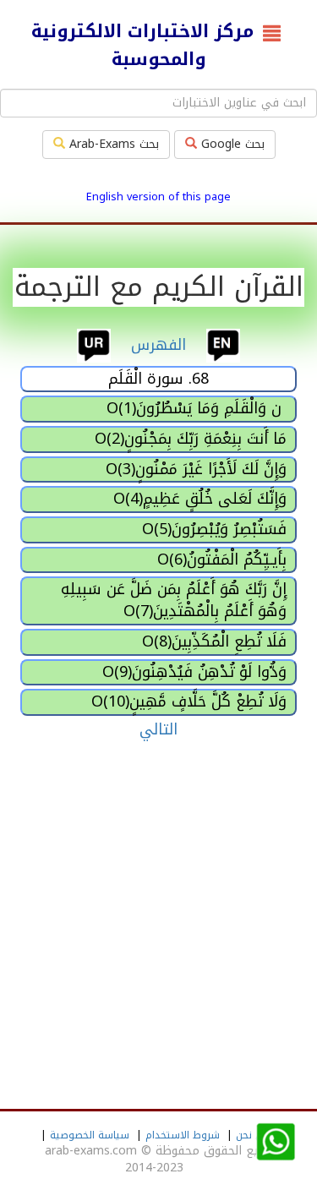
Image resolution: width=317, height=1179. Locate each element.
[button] (275, 1142)
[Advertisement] (158, 916)
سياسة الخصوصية (89, 1135)
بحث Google (231, 144)
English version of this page (158, 197)
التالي (158, 729)
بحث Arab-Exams (112, 144)
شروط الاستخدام (182, 1135)
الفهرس (158, 344)
